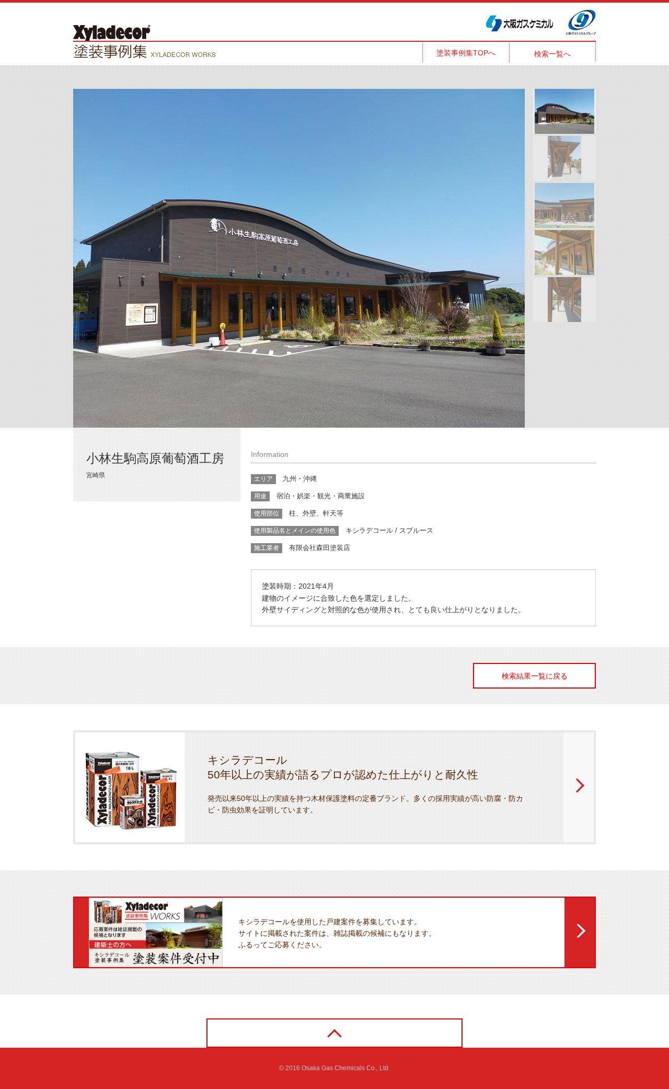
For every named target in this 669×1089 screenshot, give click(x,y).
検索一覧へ (552, 54)
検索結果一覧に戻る (535, 676)
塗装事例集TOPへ (465, 53)
